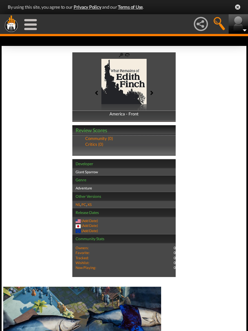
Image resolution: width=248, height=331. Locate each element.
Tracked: (82, 258)
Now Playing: (86, 267)
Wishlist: (82, 263)
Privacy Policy (87, 7)
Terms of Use (130, 7)
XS (90, 204)
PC (83, 204)
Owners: (82, 248)
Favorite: (83, 253)
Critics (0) (94, 144)
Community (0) (99, 138)
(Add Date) (89, 221)
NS (78, 204)
